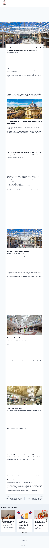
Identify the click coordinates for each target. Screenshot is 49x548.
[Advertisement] (24, 15)
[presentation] (8, 514)
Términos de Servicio (24, 545)
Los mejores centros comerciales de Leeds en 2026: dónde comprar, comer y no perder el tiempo (14, 498)
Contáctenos (24, 540)
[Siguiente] (46, 520)
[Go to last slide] (2, 520)
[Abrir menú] (47, 3)
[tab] (22, 532)
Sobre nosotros (24, 543)
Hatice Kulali (10, 52)
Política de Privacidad (24, 542)
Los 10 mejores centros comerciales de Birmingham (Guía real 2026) (35, 498)
